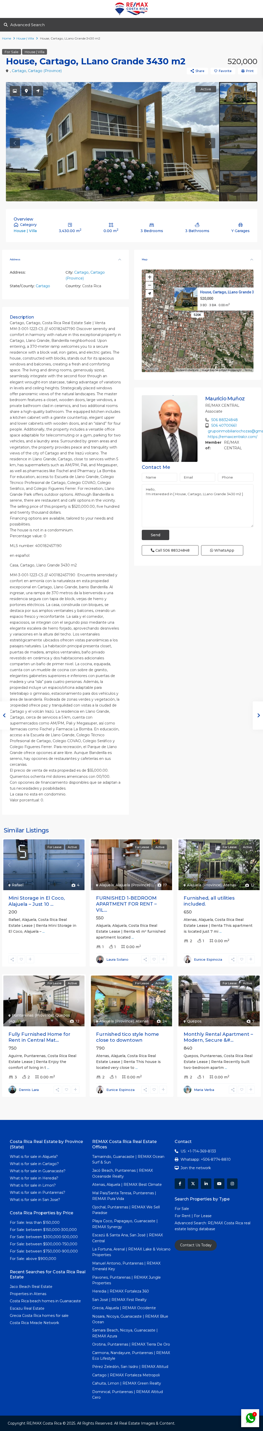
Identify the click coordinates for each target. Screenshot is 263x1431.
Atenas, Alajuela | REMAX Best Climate (127, 1184)
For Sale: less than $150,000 (35, 1222)
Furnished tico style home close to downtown (127, 1037)
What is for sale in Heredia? (34, 1178)
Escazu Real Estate (27, 1308)
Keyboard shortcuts (187, 370)
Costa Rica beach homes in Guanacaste (45, 1301)
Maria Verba (204, 1090)
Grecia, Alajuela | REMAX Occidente (124, 1308)
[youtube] (219, 1183)
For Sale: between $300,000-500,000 (44, 1237)
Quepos (194, 1021)
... (43, 931)
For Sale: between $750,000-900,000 (44, 1251)
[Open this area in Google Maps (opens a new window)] (151, 368)
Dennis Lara (29, 1090)
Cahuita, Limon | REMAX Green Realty (126, 1383)
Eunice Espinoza (208, 959)
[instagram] (232, 1183)
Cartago (19, 70)
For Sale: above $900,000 (33, 1258)
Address (15, 259)
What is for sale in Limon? (33, 1185)
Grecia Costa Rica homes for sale (39, 1315)
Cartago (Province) (45, 70)
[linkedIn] (206, 1183)
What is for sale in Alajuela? (34, 1156)
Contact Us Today (196, 1245)
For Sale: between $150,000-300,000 (43, 1229)
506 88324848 (224, 420)
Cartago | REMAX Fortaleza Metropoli (126, 1375)
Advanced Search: (191, 1223)
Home (6, 38)
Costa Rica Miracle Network (34, 1322)
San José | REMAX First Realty (119, 1299)
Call (172, 550)
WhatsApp (223, 550)
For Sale (11, 52)
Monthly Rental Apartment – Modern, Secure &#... (218, 1037)
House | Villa (25, 38)
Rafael (17, 885)
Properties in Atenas (28, 1293)
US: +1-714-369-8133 (198, 1151)
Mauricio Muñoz (225, 398)
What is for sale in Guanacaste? (37, 1171)
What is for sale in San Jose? (35, 1199)
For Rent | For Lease (193, 1216)
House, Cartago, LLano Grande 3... (228, 292)
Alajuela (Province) (133, 885)
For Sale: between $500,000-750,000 (43, 1244)
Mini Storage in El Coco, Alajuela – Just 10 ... (36, 901)
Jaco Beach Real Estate (31, 1286)
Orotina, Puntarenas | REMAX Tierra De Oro (131, 1344)
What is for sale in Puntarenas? (37, 1192)
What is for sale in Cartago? (34, 1163)
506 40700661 (224, 425)
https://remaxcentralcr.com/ (232, 436)
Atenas (229, 885)
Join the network (196, 1168)
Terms (248, 370)
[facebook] (180, 1183)
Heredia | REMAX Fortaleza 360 (120, 1291)
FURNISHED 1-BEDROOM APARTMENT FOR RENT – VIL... (126, 904)
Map (144, 259)
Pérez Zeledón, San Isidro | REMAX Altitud (130, 1366)
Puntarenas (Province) (33, 1015)
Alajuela (106, 885)
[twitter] (193, 1183)
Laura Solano (117, 959)
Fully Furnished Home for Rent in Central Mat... (39, 1037)
